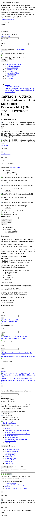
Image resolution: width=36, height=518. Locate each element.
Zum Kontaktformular (9, 423)
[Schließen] (13, 59)
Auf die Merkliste (6, 222)
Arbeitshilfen (10, 71)
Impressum (8, 442)
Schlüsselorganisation (13, 66)
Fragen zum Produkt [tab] (11, 233)
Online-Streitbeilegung (11, 435)
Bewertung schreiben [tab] (11, 231)
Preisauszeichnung (12, 68)
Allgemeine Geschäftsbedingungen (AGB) (18, 434)
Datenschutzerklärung (11, 437)
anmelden (4, 49)
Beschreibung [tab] (9, 227)
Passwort (3, 46)
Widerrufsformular (10, 441)
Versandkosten (23, 478)
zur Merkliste (5, 145)
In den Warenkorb (6, 220)
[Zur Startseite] (5, 36)
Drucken (4, 224)
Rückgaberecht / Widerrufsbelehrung (16, 439)
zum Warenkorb (5, 154)
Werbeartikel (10, 76)
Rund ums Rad (11, 75)
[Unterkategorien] (5, 66)
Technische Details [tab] (10, 229)
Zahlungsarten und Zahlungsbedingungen (17, 430)
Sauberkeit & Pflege (13, 73)
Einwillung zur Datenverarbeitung (13, 481)
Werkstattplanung (12, 69)
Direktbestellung (10, 432)
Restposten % (11, 78)
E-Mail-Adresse (5, 44)
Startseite (7, 85)
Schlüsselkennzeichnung (14, 64)
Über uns (7, 428)
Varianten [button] (4, 371)
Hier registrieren (20, 49)
